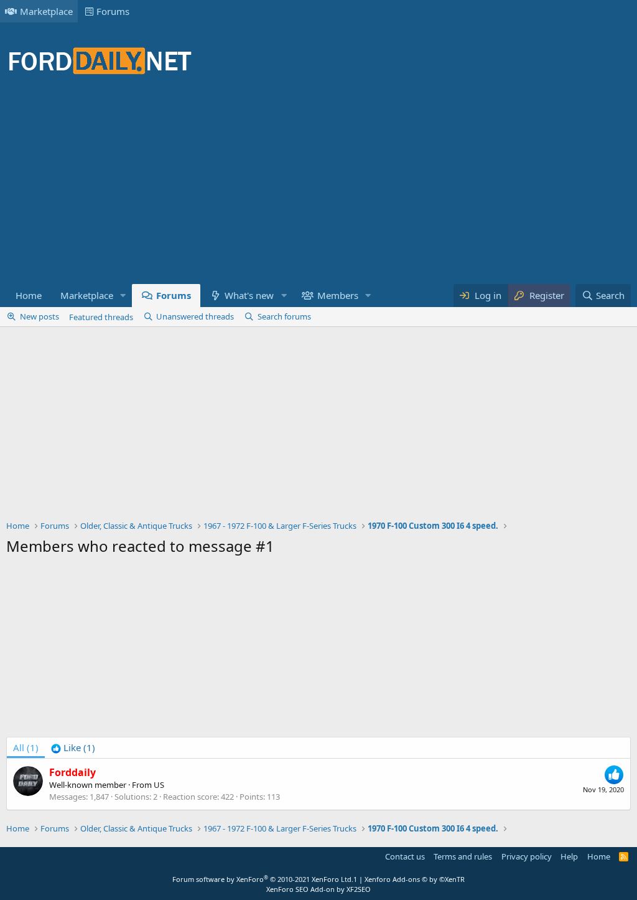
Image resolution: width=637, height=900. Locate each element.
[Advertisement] (232, 187)
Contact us (405, 856)
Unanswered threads (195, 316)
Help (569, 856)
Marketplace (46, 11)
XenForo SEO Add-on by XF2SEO (318, 889)
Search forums (284, 316)
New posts (39, 316)
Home (29, 295)
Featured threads (101, 317)
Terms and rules (463, 856)
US (159, 784)
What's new (249, 295)
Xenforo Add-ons (415, 879)
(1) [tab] (26, 747)
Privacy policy (526, 856)
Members (337, 295)
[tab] (73, 747)
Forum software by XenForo (262, 879)
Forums (112, 11)
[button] (123, 295)
